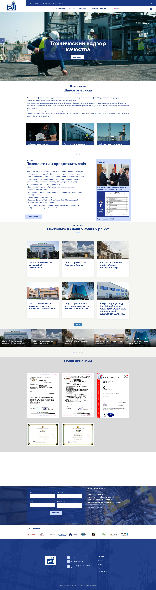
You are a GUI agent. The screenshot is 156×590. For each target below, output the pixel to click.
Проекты (83, 9)
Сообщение (61, 501)
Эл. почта (60, 492)
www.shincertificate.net (96, 507)
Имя (31, 492)
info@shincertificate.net (103, 113)
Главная (101, 557)
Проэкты (101, 568)
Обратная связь (99, 9)
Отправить (56, 513)
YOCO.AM (79, 585)
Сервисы (60, 9)
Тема (31, 501)
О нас (72, 9)
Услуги (100, 560)
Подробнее (77, 60)
